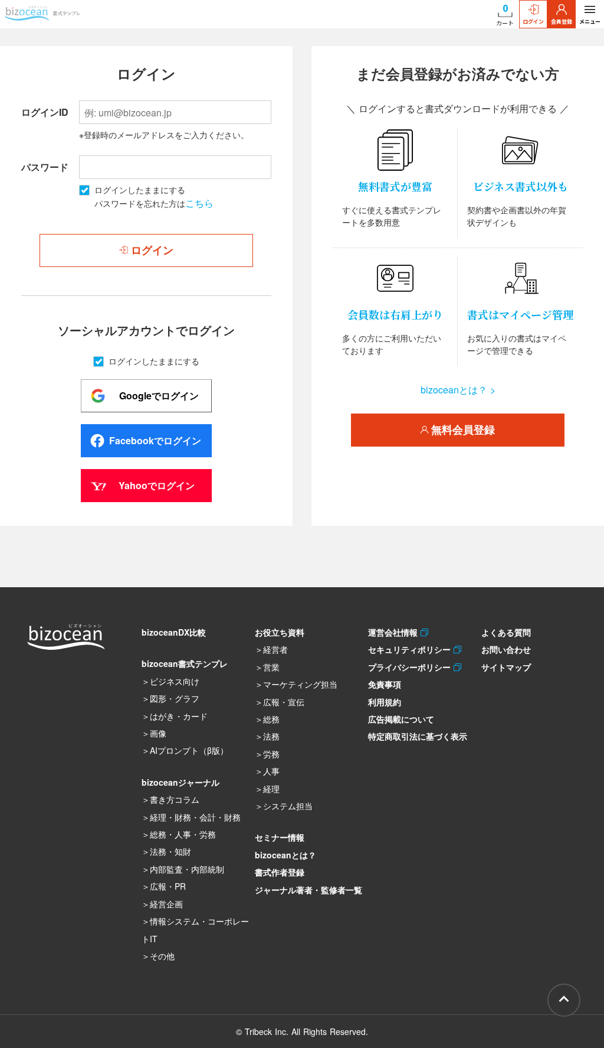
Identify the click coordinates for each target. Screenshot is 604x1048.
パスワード (44, 167)
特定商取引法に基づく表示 (417, 736)
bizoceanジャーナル (180, 782)
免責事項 (384, 684)
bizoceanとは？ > (458, 389)
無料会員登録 (461, 430)
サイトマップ (506, 667)
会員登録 (561, 21)
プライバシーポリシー (411, 667)
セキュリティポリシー (411, 649)
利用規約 (384, 702)
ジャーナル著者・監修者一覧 (308, 890)
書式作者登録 (279, 872)
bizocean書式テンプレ (185, 663)
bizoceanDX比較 (174, 632)
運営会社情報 (394, 632)
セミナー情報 (279, 837)
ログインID (44, 112)
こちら (199, 203)
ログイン (533, 21)
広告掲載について (401, 719)
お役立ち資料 (279, 632)
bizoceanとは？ (285, 855)
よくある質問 (506, 632)
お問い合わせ (506, 649)
